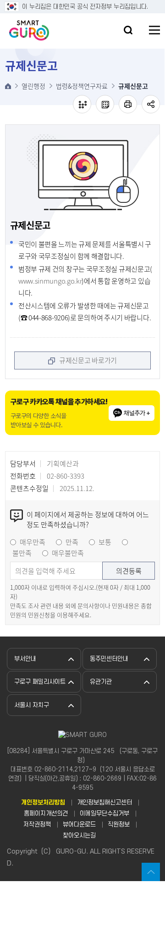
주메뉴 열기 (154, 30)
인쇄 (128, 104)
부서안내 (25, 658)
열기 (128, 30)
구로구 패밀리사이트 (40, 681)
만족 (72, 542)
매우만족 (32, 542)
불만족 (22, 553)
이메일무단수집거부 (104, 813)
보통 (105, 542)
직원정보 (119, 824)
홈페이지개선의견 (46, 813)
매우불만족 (68, 553)
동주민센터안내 (109, 658)
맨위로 (151, 872)
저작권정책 (37, 824)
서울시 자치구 (31, 705)
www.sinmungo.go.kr (50, 281)
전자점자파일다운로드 (105, 104)
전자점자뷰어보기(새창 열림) (82, 104)
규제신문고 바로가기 (88, 360)
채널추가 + (137, 413)
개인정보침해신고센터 (104, 802)
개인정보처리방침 (43, 802)
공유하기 (151, 104)
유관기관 (101, 681)
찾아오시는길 (79, 835)
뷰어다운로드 (79, 824)
